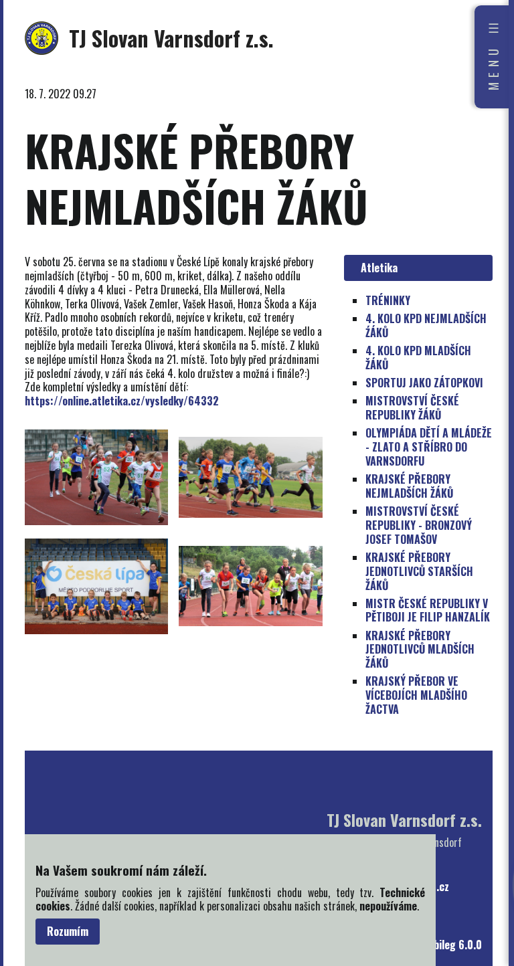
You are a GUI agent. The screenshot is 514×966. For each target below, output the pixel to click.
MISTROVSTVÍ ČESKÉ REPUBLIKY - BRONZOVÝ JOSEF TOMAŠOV (418, 525)
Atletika (376, 268)
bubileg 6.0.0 (452, 945)
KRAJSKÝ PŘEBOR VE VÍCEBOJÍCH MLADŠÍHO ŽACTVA (416, 695)
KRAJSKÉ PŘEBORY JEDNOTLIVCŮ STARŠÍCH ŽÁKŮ (419, 571)
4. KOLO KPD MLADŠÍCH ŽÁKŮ (418, 358)
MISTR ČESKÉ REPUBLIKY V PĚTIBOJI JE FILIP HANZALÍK (427, 610)
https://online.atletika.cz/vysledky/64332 (122, 401)
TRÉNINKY (387, 300)
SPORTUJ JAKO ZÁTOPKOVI (424, 383)
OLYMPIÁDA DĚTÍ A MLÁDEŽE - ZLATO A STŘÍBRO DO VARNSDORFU (428, 447)
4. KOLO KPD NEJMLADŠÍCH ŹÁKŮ (426, 325)
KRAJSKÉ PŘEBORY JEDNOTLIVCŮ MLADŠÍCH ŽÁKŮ (420, 649)
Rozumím (67, 931)
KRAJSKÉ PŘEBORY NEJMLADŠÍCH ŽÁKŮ (409, 486)
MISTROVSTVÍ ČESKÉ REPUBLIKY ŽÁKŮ (412, 408)
